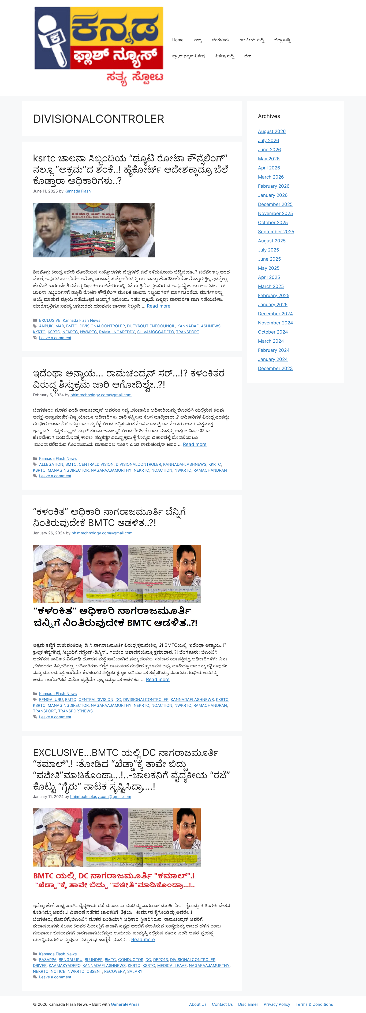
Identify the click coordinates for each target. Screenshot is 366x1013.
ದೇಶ (248, 55)
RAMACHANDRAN (210, 470)
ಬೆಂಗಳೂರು (220, 39)
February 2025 (273, 295)
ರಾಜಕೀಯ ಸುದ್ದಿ (252, 39)
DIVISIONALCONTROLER (102, 326)
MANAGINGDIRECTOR (68, 470)
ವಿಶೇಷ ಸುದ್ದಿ (224, 55)
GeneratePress (125, 1004)
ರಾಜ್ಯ (197, 39)
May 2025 (268, 268)
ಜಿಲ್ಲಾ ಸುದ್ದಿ (282, 39)
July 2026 (268, 140)
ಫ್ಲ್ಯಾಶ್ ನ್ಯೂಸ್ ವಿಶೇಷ (188, 55)
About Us (198, 1004)
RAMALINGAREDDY (117, 332)
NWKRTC (88, 332)
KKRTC (39, 332)
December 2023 (275, 368)
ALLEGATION (51, 464)
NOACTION (161, 470)
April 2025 (269, 277)
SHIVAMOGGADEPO (155, 332)
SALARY (135, 971)
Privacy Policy (277, 1004)
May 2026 (269, 158)
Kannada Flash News (81, 320)
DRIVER (40, 965)
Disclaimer (248, 1004)
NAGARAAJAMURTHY (111, 470)
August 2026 (272, 131)
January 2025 (272, 304)
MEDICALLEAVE (172, 965)
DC (118, 699)
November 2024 (275, 323)
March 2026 (271, 177)
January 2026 (273, 195)
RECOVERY (114, 971)
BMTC (71, 326)
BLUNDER (94, 959)
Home (178, 39)
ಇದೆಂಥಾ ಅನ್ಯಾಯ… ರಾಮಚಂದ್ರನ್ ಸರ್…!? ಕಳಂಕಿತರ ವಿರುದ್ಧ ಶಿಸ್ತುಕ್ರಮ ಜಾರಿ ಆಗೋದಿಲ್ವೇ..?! (129, 378)
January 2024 (273, 359)
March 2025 (271, 286)
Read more (158, 306)
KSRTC (54, 332)
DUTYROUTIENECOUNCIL (151, 326)
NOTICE (58, 971)
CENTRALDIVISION (96, 464)
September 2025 (276, 231)
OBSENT (94, 971)
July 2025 (268, 250)
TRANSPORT (187, 332)
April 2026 (269, 168)
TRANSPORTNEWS (75, 711)
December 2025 (275, 204)
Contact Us (222, 1004)
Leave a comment (55, 337)
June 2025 (269, 259)
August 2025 (272, 240)
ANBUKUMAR (51, 326)
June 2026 (269, 149)
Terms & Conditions (314, 1004)
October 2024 (273, 332)
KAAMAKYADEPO (64, 965)
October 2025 (273, 222)
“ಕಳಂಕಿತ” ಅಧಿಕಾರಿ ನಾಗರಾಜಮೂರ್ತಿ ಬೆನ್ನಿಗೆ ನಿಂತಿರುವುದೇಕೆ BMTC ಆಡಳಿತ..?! (109, 517)
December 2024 (275, 313)
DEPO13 (160, 959)
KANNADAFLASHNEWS (199, 326)
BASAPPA (48, 959)
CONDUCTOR (130, 959)
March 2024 (271, 341)
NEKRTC (70, 332)
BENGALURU (51, 699)
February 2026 (274, 186)
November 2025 (275, 213)
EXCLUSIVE (50, 320)
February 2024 (274, 350)
